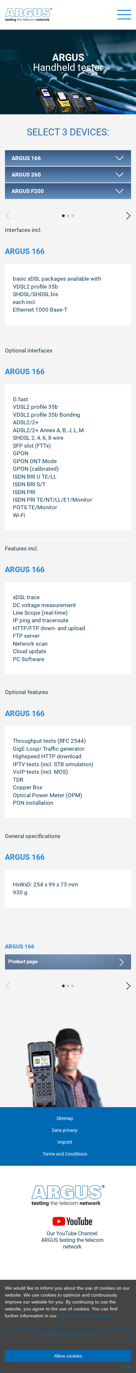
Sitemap (64, 1118)
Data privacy (65, 1130)
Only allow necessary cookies (68, 1333)
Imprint (64, 1142)
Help (126, 1366)
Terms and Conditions (65, 1154)
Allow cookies (68, 1356)
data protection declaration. (86, 1315)
